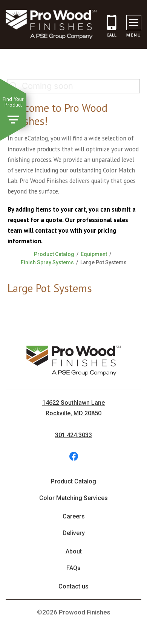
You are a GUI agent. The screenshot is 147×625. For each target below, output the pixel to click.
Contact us (73, 586)
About (74, 551)
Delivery (74, 533)
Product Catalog (54, 254)
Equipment (94, 254)
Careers (74, 516)
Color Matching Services (73, 498)
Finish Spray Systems (47, 262)
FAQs (73, 568)
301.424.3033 (73, 435)
